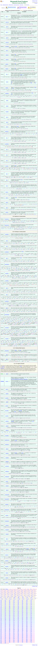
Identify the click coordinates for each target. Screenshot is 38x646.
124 (9, 599)
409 (31, 631)
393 (31, 629)
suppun (7, 490)
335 (22, 623)
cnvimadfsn (7, 435)
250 (1, 614)
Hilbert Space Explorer (22, 7)
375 (22, 627)
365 (13, 626)
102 (23, 597)
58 (14, 593)
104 (31, 597)
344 (26, 624)
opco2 (7, 122)
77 (7, 595)
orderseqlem (7, 350)
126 (18, 599)
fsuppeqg (7, 453)
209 (31, 608)
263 (22, 615)
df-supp (7, 381)
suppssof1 (6, 566)
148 (9, 602)
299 (5, 619)
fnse (6, 180)
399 (22, 630)
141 (13, 601)
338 (1, 624)
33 (0, 591)
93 (25, 596)
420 (9, 633)
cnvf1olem (7, 46)
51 (25, 592)
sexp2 (7, 258)
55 (4, 593)
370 (1, 627)
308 (9, 620)
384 (26, 628)
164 (9, 604)
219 (5, 610)
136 (26, 600)
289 (31, 617)
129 (31, 599)
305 (31, 619)
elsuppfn (12, 421)
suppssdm (7, 457)
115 (6, 598)
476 (9, 639)
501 (13, 642)
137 (31, 600)
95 (32, 596)
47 (12, 592)
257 (31, 614)
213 (13, 609)
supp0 (7, 401)
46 (8, 592)
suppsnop (7, 461)
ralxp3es (6, 212)
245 (13, 613)
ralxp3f (7, 202)
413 (13, 632)
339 (5, 624)
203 (5, 608)
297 (31, 618)
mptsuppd (6, 504)
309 (13, 620)
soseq (20, 350)
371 (5, 627)
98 (7, 597)
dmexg (21, 366)
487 (22, 640)
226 (1, 611)
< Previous (33, 586)
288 (26, 617)
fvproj (7, 185)
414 (18, 632)
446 (18, 635)
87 (5, 596)
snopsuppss (7, 466)
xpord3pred (7, 301)
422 (18, 633)
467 (5, 638)
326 (18, 622)
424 (26, 633)
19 (24, 589)
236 (9, 612)
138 (1, 601)
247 (22, 613)
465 (31, 637)
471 (22, 638)
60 (21, 593)
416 (26, 632)
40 (24, 591)
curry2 (7, 32)
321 (31, 621)
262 (18, 615)
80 (17, 595)
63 (31, 593)
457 (31, 636)
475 (5, 639)
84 (31, 595)
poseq (16, 350)
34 (4, 591)
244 (9, 613)
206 (18, 608)
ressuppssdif (7, 494)
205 (13, 608)
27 (15, 590)
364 (9, 626)
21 (31, 589)
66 (5, 594)
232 (26, 611)
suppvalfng (7, 410)
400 (26, 630)
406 (18, 631)
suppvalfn (20, 410)
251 (5, 614)
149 (13, 602)
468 (9, 638)
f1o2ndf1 (7, 111)
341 (13, 624)
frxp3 (7, 294)
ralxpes (7, 197)
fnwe (15, 165)
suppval (3, 366)
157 (13, 603)
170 (1, 605)
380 (9, 628)
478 (18, 639)
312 (26, 620)
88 (8, 596)
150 (18, 602)
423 (22, 633)
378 (1, 628)
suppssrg (7, 549)
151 (22, 602)
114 (2, 598)
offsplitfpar (7, 93)
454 (18, 636)
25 (8, 590)
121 (32, 598)
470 (18, 638)
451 (5, 636)
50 (22, 592)
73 (29, 594)
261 (13, 615)
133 (13, 600)
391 (22, 629)
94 (29, 596)
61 (24, 593)
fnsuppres (7, 525)
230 (18, 611)
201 (31, 607)
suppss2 (7, 572)
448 (26, 635)
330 (1, 623)
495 (22, 641)
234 (1, 612)
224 (26, 610)
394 (1, 630)
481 (31, 639)
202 (1, 608)
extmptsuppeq (7, 509)
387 (5, 629)
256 (26, 614)
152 (26, 602)
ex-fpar (21, 74)
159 (22, 603)
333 (13, 623)
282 (1, 617)
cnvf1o (16, 46)
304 (26, 619)
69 (15, 594)
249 (31, 613)
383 (22, 628)
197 (13, 607)
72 (25, 594)
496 (26, 641)
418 (1, 633)
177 (31, 605)
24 (5, 590)
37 (14, 591)
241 (31, 612)
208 (26, 608)
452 (9, 636)
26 (12, 590)
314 (1, 621)
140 (9, 601)
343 (22, 624)
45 (5, 592)
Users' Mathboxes (33, 7)
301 (13, 619)
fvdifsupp (7, 430)
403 (5, 631)
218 (1, 610)
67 (8, 594)
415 (22, 632)
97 (4, 597)
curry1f (7, 26)
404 (9, 631)
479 (22, 639)
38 (17, 591)
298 (1, 619)
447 (22, 635)
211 (5, 609)
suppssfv (6, 582)
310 (18, 620)
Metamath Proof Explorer (11, 7)
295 (22, 618)
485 (13, 640)
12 (0, 589)
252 (9, 614)
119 (23, 598)
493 (13, 641)
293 (13, 618)
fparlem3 (6, 64)
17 (17, 589)
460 (9, 637)
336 (26, 623)
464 (26, 637)
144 (26, 601)
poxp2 (7, 240)
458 (1, 637)
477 (13, 639)
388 (9, 629)
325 (13, 622)
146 (1, 602)
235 (5, 612)
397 (13, 630)
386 (1, 629)
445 (13, 635)
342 (18, 624)
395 (5, 630)
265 (31, 615)
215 (22, 609)
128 (26, 599)
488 (26, 640)
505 (31, 642)
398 (18, 630)
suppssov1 (6, 554)
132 (9, 600)
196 (9, 607)
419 (5, 633)
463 (22, 637)
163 (5, 604)
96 (0, 597)
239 (22, 612)
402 (1, 631)
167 (22, 604)
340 (9, 624)
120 (28, 598)
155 (5, 603)
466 (1, 638)
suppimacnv (7, 444)
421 (13, 633)
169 (31, 604)
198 (18, 607)
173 (13, 605)
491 (5, 641)
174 (18, 605)
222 (18, 610)
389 (13, 629)
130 (1, 600)
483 (5, 640)
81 (21, 595)
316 (9, 621)
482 (1, 640)
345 (31, 624)
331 (5, 623)
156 (9, 603)
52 (29, 592)
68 (12, 594)
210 (1, 609)
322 (1, 622)
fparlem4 (6, 68)
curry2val (7, 42)
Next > (36, 586)
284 (9, 617)
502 (18, 642)
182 (18, 606)
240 (26, 612)
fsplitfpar (6, 87)
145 (31, 601)
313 (31, 620)
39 (21, 591)
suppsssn (6, 577)
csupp (7, 373)
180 (9, 606)
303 (22, 619)
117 (15, 598)
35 (7, 591)
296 (26, 618)
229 (13, 611)
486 (18, 640)
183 (22, 606)
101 (18, 597)
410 (1, 632)
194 (1, 607)
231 (22, 611)
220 (9, 610)
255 (22, 614)
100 (14, 597)
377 (31, 627)
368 (26, 626)
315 (5, 621)
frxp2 (7, 246)
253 (13, 614)
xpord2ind (6, 273)
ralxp (16, 197)
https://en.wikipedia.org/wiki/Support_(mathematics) (19, 379)
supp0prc (7, 393)
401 (31, 630)
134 (18, 600)
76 (4, 595)
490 (1, 641)
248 (26, 613)
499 (5, 642)
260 (9, 615)
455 (22, 636)
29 (22, 590)
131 (5, 600)
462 (18, 637)
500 (9, 642)
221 (13, 610)
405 (13, 631)
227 (5, 611)
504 (26, 642)
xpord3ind (6, 338)
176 (26, 605)
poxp (7, 149)
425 (31, 633)
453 (13, 636)
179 (5, 606)
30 (25, 590)
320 (26, 621)
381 (13, 628)
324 (9, 622)
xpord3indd (7, 327)
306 (1, 620)
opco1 (7, 117)
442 (1, 635)
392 (26, 629)
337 (31, 623)
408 (26, 631)
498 (1, 642)
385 (31, 628)
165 (13, 604)
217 (31, 609)
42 (31, 591)
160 (26, 603)
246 (18, 613)
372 (9, 627)
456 (26, 636)
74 (32, 594)
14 (7, 589)
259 (5, 615)
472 (26, 638)
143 (22, 601)
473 (31, 638)
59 (17, 593)
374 (18, 627)
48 (15, 592)
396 (9, 630)
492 (9, 641)
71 (22, 594)
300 (9, 619)
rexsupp (7, 481)
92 (22, 596)
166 (18, 604)
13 (4, 589)
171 (5, 605)
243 (5, 613)
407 (22, 631)
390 (18, 629)
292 (9, 618)
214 (18, 609)
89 (12, 596)
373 (13, 627)
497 (31, 641)
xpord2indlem (7, 264)
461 (13, 637)
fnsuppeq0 (7, 529)
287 (22, 617)
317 (13, 621)
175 (22, 605)
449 (31, 635)
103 (27, 597)
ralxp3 (7, 207)
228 (9, 611)
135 (22, 600)
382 (18, 628)
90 (15, 596)
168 (26, 604)
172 (9, 605)
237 (13, 612)
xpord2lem (7, 234)
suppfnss (6, 515)
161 (31, 603)
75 (0, 595)
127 (22, 599)
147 (5, 602)
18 (21, 589)
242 (1, 613)
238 (18, 612)
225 (31, 610)
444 (9, 635)
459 (5, 637)
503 (22, 642)
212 (9, 609)
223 (22, 610)
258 (1, 615)
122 (1, 599)
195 (5, 607)
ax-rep (15, 411)
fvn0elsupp (7, 471)
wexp (7, 160)
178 (1, 606)
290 (1, 618)
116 (10, 598)
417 (31, 632)
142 (18, 601)
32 (32, 590)
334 (18, 623)
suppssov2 (6, 560)
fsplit (7, 81)
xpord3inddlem (6, 314)
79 (14, 595)
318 (18, 621)
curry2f (7, 37)
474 (1, 639)
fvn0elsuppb (7, 476)
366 (18, 626)
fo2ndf (7, 106)
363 (5, 626)
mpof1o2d (6, 131)
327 (22, 622)
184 (26, 606)
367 (22, 626)
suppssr (7, 543)
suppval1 (6, 405)
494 (18, 641)
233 (31, 611)
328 (26, 622)
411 (5, 632)
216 (26, 609)
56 (7, 593)
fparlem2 (7, 59)
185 (31, 606)
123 (5, 599)
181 (13, 606)
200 (26, 607)
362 (1, 626)
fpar (15, 54)
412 (9, 632)
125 (13, 599)
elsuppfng (7, 421)
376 (26, 627)
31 (29, 590)
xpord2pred (7, 251)
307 (5, 620)
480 (26, 639)
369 (31, 626)
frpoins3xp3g (7, 225)
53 (32, 592)
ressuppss (7, 485)
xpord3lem (7, 280)
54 (0, 593)
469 (13, 638)
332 (9, 623)
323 (5, 622)
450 (1, 636)
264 (26, 615)
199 (22, 607)
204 (9, 608)
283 (5, 617)
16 (14, 589)
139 (5, 601)
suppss (7, 538)
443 (5, 635)
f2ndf (7, 100)
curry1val (7, 22)
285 (13, 617)
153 (31, 602)
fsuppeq (7, 448)
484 (9, 640)
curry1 (7, 16)
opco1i (7, 126)
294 (18, 618)
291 (5, 618)
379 (5, 628)
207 (22, 608)
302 (18, 619)
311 (22, 620)
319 (22, 621)
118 (19, 598)
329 (31, 622)
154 (1, 603)
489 (31, 640)
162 (1, 604)
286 (18, 617)
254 (18, 614)
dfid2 (31, 82)
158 (18, 603)
